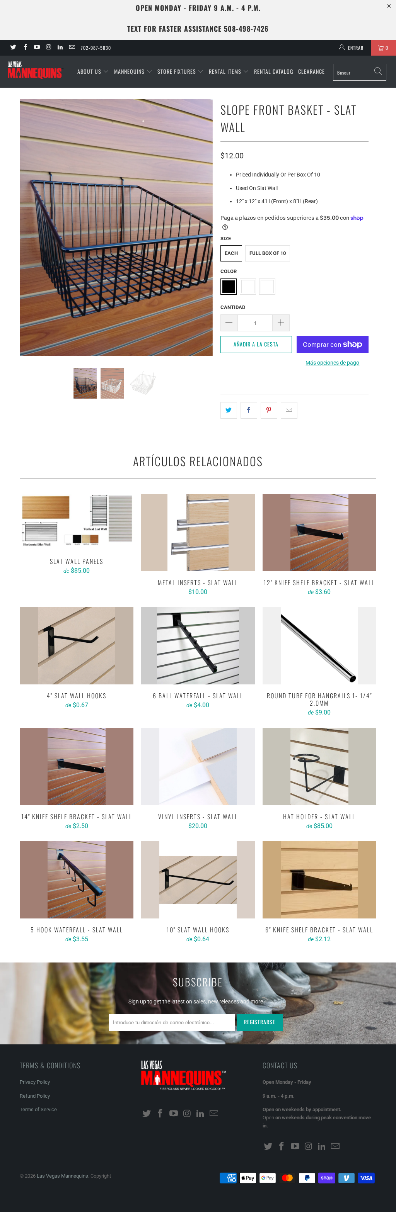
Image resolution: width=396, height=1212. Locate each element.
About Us (90, 71)
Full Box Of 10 (267, 253)
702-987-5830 (96, 47)
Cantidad (232, 307)
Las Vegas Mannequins (62, 1176)
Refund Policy (35, 1096)
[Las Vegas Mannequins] (35, 71)
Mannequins (130, 71)
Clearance (311, 71)
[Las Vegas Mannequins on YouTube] (36, 48)
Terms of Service (38, 1109)
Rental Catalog (273, 71)
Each (231, 253)
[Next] (202, 227)
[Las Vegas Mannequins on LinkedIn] (59, 48)
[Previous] (30, 227)
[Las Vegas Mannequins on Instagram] (48, 48)
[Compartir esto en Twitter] (228, 410)
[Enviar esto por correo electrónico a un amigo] (289, 410)
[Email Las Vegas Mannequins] (71, 48)
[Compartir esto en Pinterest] (269, 410)
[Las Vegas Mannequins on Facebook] (24, 48)
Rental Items (226, 71)
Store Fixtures (177, 71)
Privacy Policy (35, 1082)
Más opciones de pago (332, 363)
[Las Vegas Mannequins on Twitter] (13, 48)
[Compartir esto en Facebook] (249, 410)
